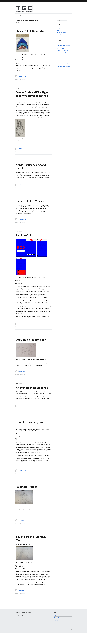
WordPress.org (57, 622)
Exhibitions (17, 1)
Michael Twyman (60, 48)
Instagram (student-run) (62, 30)
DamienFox (21, 405)
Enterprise (40, 15)
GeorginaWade (22, 76)
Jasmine (20, 323)
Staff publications (60, 28)
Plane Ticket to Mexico (30, 200)
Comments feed (57, 620)
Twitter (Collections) (61, 34)
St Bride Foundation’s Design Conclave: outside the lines (62, 63)
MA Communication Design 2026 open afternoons (63, 46)
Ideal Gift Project (26, 486)
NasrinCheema (22, 371)
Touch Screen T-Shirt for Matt (31, 538)
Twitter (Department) (61, 32)
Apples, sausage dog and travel (31, 166)
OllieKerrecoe (22, 148)
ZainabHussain (22, 184)
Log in (55, 615)
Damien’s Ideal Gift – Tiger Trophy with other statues (32, 94)
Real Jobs (21, 1)
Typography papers (33, 1)
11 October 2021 (18, 482)
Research (25, 15)
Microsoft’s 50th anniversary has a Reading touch (64, 53)
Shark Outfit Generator (30, 31)
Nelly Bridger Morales (23, 470)
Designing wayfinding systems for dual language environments (64, 56)
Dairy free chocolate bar (31, 339)
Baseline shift (27, 1)
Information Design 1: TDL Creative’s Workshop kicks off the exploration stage (64, 60)
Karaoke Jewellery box (30, 422)
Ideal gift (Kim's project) (20, 79)
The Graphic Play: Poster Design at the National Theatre (64, 42)
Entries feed (56, 617)
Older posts (48, 602)
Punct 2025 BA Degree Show (62, 50)
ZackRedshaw (22, 590)
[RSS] (71, 629)
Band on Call (23, 235)
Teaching (18, 15)
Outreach (32, 15)
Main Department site (61, 25)
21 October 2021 (18, 231)
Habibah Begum (22, 219)
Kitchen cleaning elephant (32, 387)
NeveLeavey (21, 520)
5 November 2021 (18, 88)
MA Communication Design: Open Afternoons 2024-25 (63, 67)
